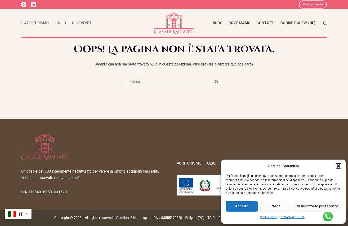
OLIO (211, 163)
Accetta (241, 206)
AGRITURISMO (189, 163)
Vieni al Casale (313, 4)
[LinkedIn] (33, 4)
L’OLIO (60, 23)
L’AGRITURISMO (35, 23)
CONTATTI (265, 23)
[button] (338, 166)
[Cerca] (325, 23)
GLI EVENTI (81, 23)
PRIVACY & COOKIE (292, 217)
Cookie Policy (268, 217)
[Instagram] (23, 4)
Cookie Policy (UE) (298, 23)
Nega (276, 206)
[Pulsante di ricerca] (216, 81)
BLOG (218, 23)
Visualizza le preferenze (317, 206)
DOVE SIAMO (239, 23)
